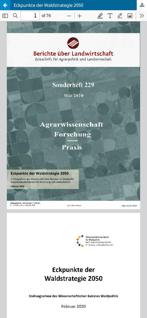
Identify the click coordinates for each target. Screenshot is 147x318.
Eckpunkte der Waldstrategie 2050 (48, 5)
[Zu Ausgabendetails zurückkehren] (5, 5)
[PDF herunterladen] (142, 5)
